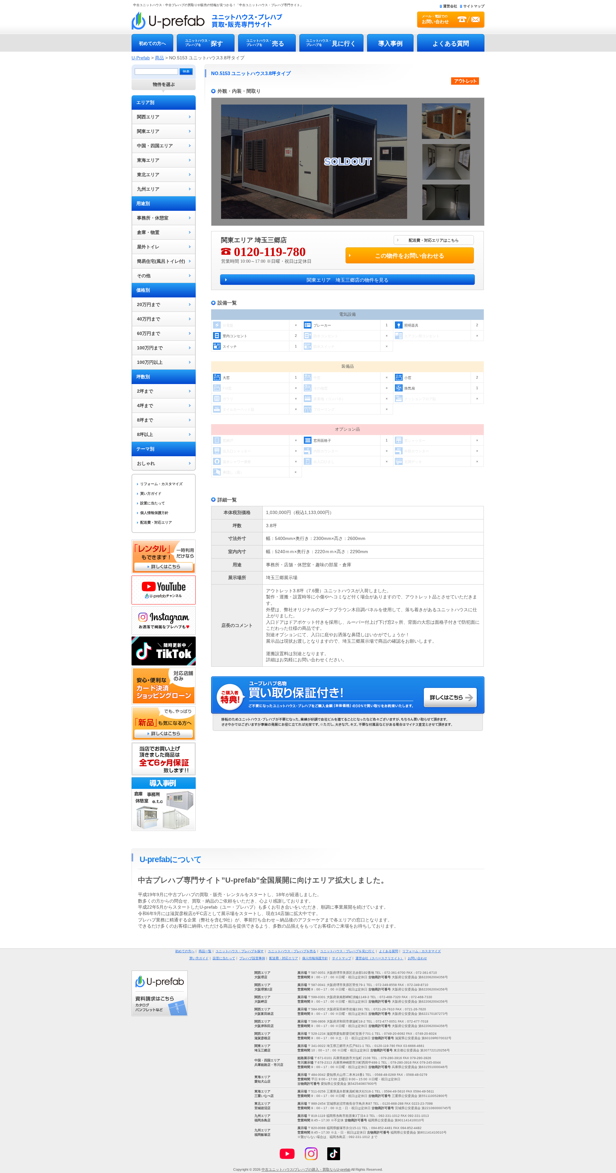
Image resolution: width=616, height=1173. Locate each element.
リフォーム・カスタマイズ (161, 484)
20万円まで (148, 304)
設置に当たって (152, 503)
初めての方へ (152, 43)
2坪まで (145, 391)
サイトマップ (473, 6)
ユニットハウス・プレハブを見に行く (347, 951)
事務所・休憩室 (152, 217)
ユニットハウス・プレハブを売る (292, 951)
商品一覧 (205, 951)
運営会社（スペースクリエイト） (379, 958)
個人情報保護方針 (154, 513)
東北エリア (148, 174)
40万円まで (148, 318)
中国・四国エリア (155, 145)
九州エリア (148, 189)
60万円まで (148, 333)
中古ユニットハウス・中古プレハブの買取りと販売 (207, 20)
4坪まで (145, 405)
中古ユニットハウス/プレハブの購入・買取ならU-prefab (305, 1169)
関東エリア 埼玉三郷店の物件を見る (348, 280)
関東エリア (148, 131)
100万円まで (150, 347)
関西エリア (148, 116)
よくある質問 (450, 43)
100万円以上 (150, 362)
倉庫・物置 (148, 232)
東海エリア (148, 160)
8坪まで (145, 420)
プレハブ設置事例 (252, 958)
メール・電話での (435, 19)
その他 (143, 275)
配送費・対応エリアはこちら (434, 240)
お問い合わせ (417, 958)
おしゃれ (146, 463)
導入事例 (390, 43)
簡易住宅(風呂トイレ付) (161, 261)
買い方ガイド (150, 493)
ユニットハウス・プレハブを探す (240, 951)
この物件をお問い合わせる (409, 256)
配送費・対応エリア (156, 522)
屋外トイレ (148, 246)
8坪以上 (145, 434)
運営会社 (450, 6)
